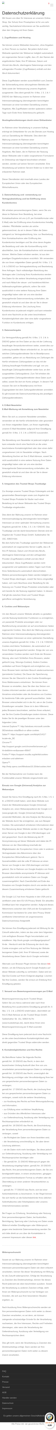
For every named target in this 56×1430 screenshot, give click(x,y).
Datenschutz (7, 1403)
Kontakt (5, 1376)
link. (34, 1237)
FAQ (4, 1371)
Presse (5, 1382)
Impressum (7, 1408)
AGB (4, 1392)
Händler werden (9, 1398)
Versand (6, 1387)
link (48, 964)
